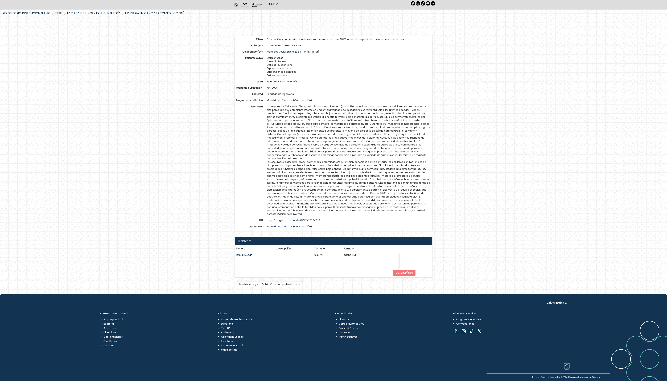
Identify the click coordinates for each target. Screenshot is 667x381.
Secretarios (110, 328)
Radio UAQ (227, 332)
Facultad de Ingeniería (84, 13)
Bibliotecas (227, 341)
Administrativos (348, 337)
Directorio (227, 324)
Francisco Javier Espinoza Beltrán (287, 51)
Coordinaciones (113, 337)
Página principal (113, 319)
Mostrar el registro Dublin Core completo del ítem (269, 284)
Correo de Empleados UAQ (237, 319)
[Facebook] (456, 331)
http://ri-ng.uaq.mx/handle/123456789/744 (293, 220)
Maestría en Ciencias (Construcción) (154, 13)
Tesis (59, 13)
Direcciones (111, 332)
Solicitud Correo (348, 328)
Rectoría (109, 324)
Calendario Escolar (232, 337)
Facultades (110, 341)
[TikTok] (471, 331)
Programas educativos (470, 319)
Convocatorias (465, 324)
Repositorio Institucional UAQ (27, 13)
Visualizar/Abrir (404, 273)
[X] (479, 331)
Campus (109, 345)
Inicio (274, 4)
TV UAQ (225, 328)
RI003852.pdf (244, 255)
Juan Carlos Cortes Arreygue (284, 45)
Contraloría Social (232, 345)
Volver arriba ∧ (557, 303)
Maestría (114, 13)
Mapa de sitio (229, 350)
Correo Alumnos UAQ (351, 324)
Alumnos (344, 319)
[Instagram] (464, 331)
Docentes (345, 332)
